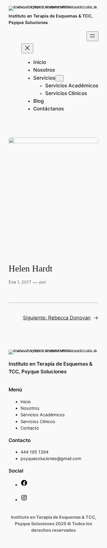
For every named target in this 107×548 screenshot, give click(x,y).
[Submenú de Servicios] (59, 78)
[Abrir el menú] (92, 36)
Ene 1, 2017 (20, 282)
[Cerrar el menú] (27, 48)
